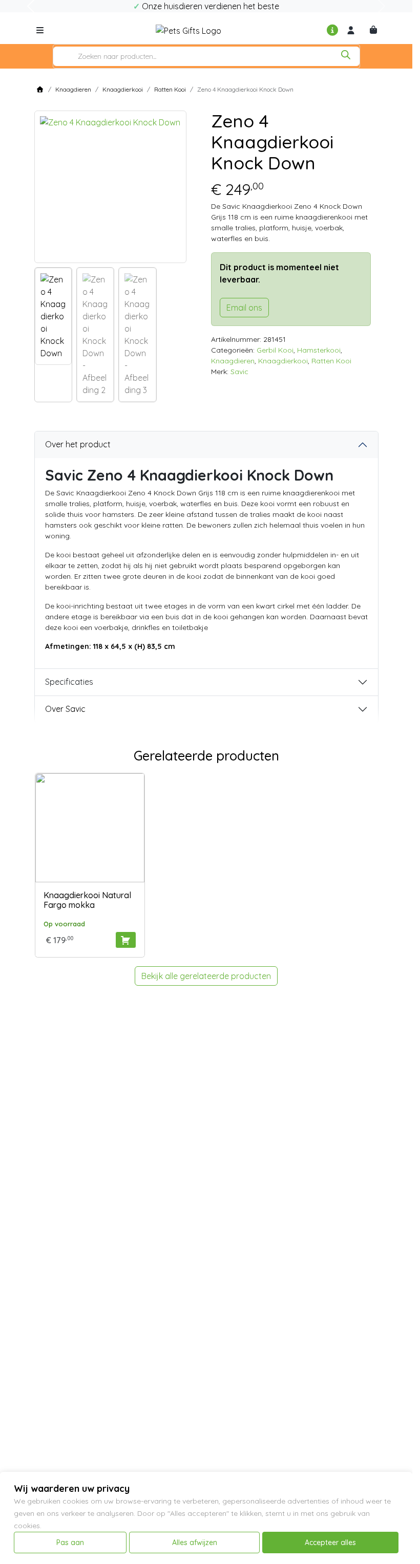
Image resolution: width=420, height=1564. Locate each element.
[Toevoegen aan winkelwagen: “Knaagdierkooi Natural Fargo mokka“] (125, 939)
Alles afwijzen (194, 1542)
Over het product (78, 444)
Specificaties (69, 682)
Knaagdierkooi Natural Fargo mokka (87, 900)
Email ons (244, 307)
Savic (239, 371)
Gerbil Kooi (275, 350)
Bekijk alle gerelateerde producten (206, 976)
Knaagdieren (73, 89)
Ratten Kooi (170, 89)
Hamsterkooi (319, 350)
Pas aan (70, 1542)
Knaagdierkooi (122, 89)
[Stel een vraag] (332, 30)
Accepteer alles (330, 1542)
